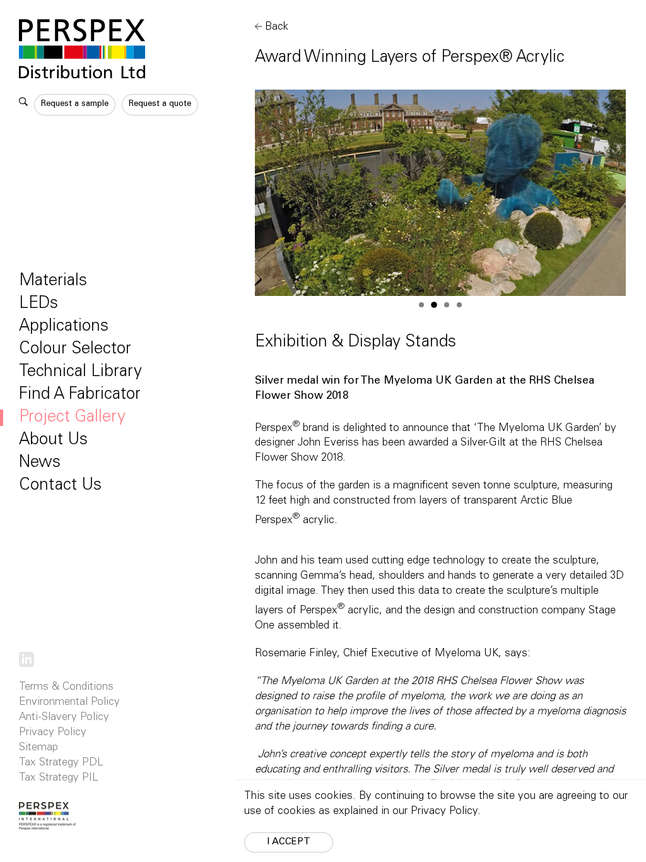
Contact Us (60, 486)
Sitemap (38, 748)
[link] (26, 659)
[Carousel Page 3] (446, 304)
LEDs (38, 304)
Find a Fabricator (80, 395)
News (40, 463)
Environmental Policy (69, 702)
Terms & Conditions (66, 687)
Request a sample (75, 104)
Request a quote (160, 104)
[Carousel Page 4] (459, 304)
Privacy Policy (52, 733)
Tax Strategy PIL (58, 778)
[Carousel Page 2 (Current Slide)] (434, 305)
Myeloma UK (466, 654)
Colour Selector (75, 349)
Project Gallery (72, 418)
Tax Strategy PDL (61, 763)
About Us (53, 440)
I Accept (288, 842)
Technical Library (80, 372)
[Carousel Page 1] (421, 304)
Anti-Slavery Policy (64, 717)
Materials (53, 281)
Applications (64, 327)
